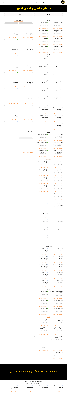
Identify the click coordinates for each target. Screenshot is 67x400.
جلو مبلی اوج (46, 237)
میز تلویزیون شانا (30, 82)
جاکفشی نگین (15, 131)
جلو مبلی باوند (45, 213)
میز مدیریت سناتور (45, 39)
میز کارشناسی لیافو (59, 66)
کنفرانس (59, 164)
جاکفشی (31, 100)
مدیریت (60, 25)
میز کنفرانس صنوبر (45, 162)
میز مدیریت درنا (59, 39)
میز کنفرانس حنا (59, 178)
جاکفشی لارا (30, 131)
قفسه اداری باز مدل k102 (44, 258)
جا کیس (43, 347)
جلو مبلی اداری (55, 206)
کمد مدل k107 (60, 282)
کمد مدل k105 (60, 274)
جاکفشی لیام (30, 115)
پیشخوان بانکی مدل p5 (44, 292)
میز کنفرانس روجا (45, 178)
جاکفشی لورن (15, 98)
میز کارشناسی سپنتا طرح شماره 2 (42, 66)
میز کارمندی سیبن (45, 109)
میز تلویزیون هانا (30, 49)
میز (61, 25)
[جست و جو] (2, 2)
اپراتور (56, 137)
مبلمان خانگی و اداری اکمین (33, 8)
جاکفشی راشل (30, 98)
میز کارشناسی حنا (59, 82)
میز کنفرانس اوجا (45, 170)
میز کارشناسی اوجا (59, 98)
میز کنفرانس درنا (59, 186)
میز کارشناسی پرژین (44, 58)
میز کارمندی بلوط (45, 117)
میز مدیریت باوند (59, 47)
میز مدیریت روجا (45, 31)
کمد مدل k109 (45, 250)
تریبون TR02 (60, 320)
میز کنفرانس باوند (45, 186)
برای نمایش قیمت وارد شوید (57, 28)
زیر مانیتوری (57, 339)
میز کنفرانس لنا (59, 170)
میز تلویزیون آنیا (15, 82)
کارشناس (59, 75)
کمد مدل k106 (45, 274)
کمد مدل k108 (45, 282)
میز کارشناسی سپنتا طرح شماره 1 (56, 74)
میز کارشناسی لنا (45, 90)
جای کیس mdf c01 (59, 353)
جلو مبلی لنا (60, 237)
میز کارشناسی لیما (45, 74)
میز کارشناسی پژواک (44, 82)
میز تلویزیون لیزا (15, 65)
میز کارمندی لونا (59, 117)
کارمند (60, 110)
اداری (48, 14)
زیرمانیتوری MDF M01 (58, 337)
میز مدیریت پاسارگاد (59, 31)
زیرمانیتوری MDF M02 (44, 328)
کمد (57, 251)
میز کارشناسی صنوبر (44, 98)
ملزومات (61, 322)
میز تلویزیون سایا (15, 49)
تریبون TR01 (46, 320)
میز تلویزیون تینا (30, 65)
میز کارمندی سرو (59, 125)
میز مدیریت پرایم (59, 23)
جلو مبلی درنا (60, 221)
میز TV (31, 34)
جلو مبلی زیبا (60, 205)
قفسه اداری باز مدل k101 (58, 258)
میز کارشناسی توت (59, 90)
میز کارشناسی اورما (59, 58)
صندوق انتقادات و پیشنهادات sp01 (56, 328)
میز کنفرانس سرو (59, 162)
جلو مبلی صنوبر (45, 229)
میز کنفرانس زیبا (59, 194)
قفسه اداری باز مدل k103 (58, 266)
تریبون (58, 322)
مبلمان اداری (56, 25)
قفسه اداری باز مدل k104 (44, 266)
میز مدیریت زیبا (45, 47)
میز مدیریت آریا (45, 23)
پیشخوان (57, 295)
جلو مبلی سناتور (59, 229)
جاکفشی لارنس (15, 115)
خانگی (18, 14)
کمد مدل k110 (60, 250)
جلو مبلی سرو (45, 221)
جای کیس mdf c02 (45, 345)
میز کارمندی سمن (59, 109)
